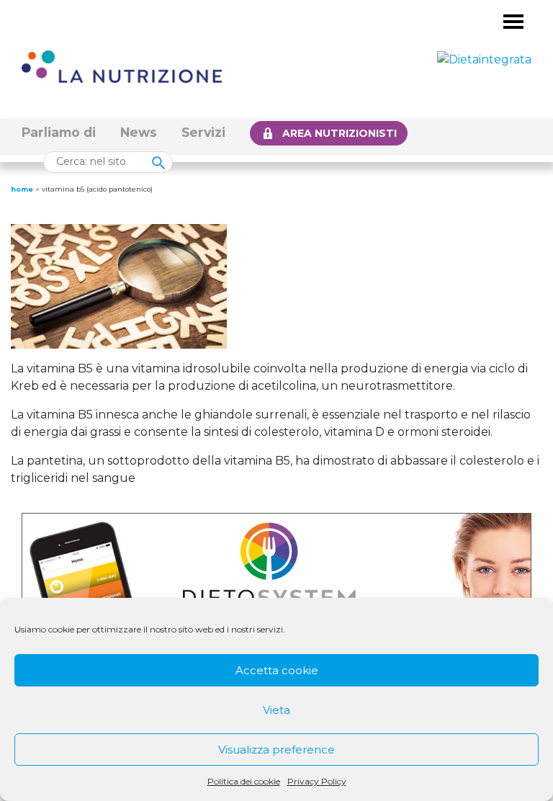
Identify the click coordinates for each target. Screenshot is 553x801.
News (138, 132)
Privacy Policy (316, 781)
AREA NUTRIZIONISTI (339, 133)
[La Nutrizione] (122, 66)
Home (22, 189)
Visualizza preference (276, 749)
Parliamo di (59, 132)
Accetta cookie (276, 670)
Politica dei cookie (243, 781)
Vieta (276, 710)
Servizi (203, 132)
